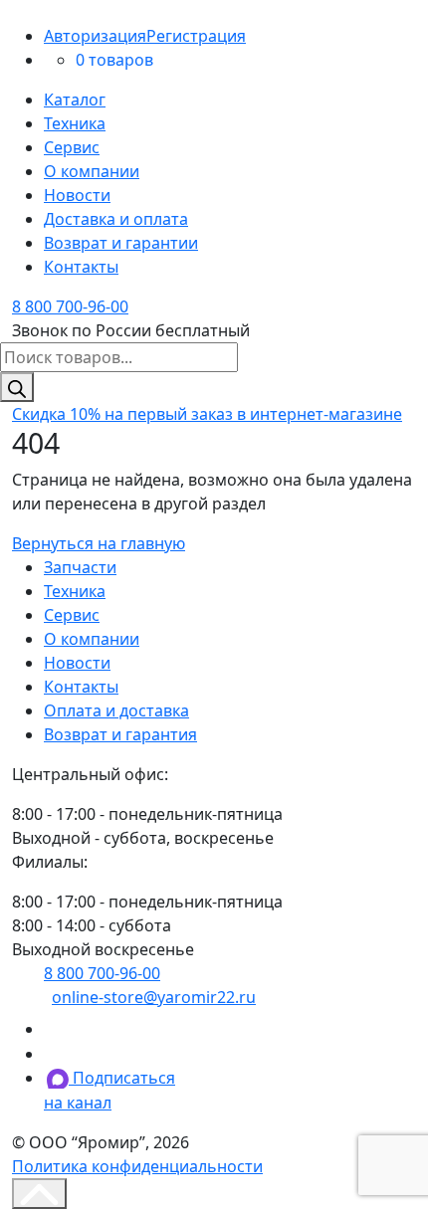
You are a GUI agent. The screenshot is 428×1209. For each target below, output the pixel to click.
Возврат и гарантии (121, 243)
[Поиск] (17, 387)
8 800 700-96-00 (70, 306)
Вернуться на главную (98, 543)
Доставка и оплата (116, 219)
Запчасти (80, 567)
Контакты (81, 267)
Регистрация (196, 36)
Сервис (72, 147)
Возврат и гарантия (120, 734)
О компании (91, 171)
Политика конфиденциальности (137, 1166)
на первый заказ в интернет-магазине (207, 414)
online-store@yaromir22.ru (154, 997)
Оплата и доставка (116, 710)
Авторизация (95, 36)
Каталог (75, 99)
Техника (75, 123)
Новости (77, 195)
